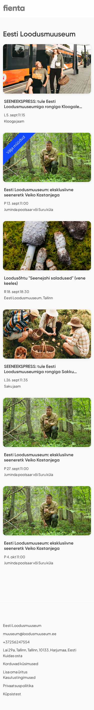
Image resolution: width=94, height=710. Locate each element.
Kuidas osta (12, 655)
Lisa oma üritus (15, 672)
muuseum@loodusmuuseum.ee (29, 633)
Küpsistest (12, 694)
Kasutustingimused (19, 677)
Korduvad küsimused (20, 663)
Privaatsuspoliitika (18, 685)
